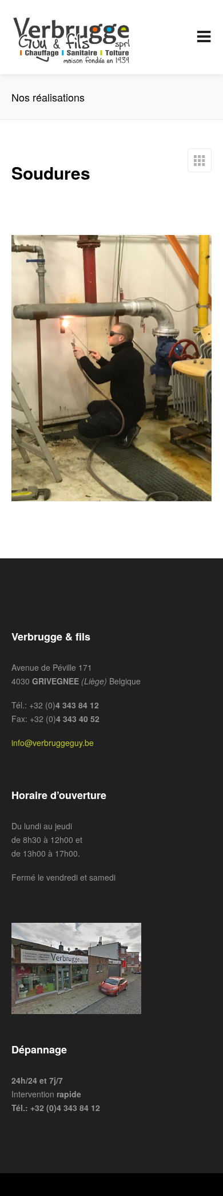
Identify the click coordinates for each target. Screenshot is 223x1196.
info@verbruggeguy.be (52, 742)
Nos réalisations (200, 160)
